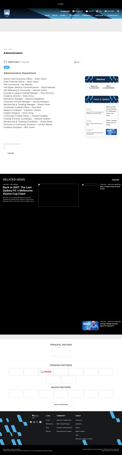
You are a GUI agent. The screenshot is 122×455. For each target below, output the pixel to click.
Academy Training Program (64, 427)
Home (5, 49)
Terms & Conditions (15, 449)
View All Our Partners (61, 404)
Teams (62, 15)
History (78, 427)
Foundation (112, 15)
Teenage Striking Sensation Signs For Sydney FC (109, 325)
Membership (49, 424)
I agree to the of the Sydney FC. (19, 146)
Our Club (99, 15)
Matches (48, 431)
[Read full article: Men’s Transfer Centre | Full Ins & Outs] (111, 123)
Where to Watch (80, 431)
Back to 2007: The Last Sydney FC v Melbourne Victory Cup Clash (18, 190)
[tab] (94, 87)
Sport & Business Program (64, 431)
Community (86, 15)
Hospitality (74, 15)
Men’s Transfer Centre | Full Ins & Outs (110, 187)
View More (115, 179)
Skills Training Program (63, 424)
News (47, 15)
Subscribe (11, 153)
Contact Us (79, 420)
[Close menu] (116, 449)
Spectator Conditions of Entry (84, 439)
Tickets (48, 420)
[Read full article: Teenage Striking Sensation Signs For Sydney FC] (111, 132)
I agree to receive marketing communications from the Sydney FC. (25, 149)
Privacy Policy (17, 146)
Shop (77, 435)
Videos (55, 15)
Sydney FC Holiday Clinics (64, 420)
